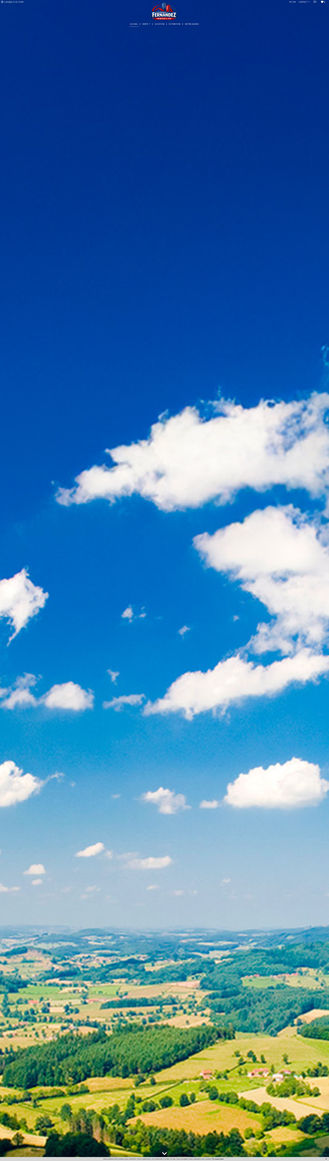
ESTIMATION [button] (174, 24)
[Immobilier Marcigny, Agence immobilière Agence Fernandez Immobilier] (164, 10)
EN (294, 2)
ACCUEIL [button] (134, 24)
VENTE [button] (145, 24)
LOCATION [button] (159, 24)
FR (290, 2)
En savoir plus (218, 1159)
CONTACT (303, 2)
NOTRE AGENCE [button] (192, 24)
